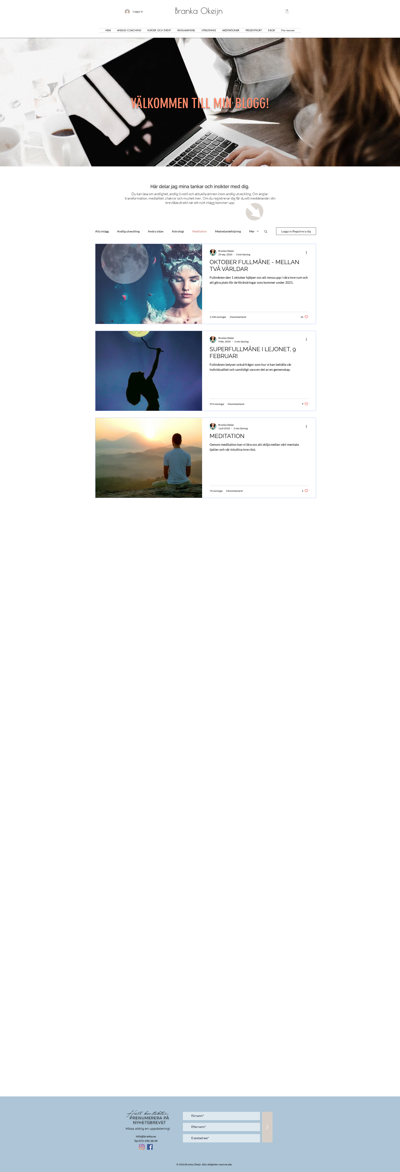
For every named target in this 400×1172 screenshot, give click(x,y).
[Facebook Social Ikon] (150, 1147)
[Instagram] (142, 1147)
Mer (252, 231)
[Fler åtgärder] (307, 252)
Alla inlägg (102, 231)
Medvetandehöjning (228, 231)
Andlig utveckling (128, 231)
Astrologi (178, 231)
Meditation (199, 231)
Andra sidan (156, 231)
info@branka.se (146, 1136)
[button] (287, 11)
